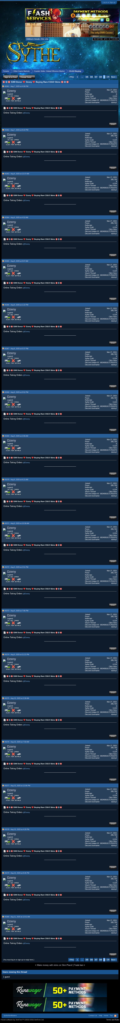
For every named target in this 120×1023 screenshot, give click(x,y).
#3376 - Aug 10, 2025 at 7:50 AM (17, 742)
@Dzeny (26, 113)
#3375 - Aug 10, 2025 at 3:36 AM (17, 698)
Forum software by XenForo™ (22, 1020)
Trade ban (78, 965)
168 (100, 77)
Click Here (113, 98)
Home (106, 1015)
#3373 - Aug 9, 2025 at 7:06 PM (16, 611)
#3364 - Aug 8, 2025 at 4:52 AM (16, 217)
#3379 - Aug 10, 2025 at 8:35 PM (17, 873)
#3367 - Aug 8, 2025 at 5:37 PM (16, 348)
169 (105, 77)
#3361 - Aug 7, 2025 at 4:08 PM (16, 86)
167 (96, 77)
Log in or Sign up (109, 2)
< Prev (71, 77)
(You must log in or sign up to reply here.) (18, 960)
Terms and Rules (112, 1020)
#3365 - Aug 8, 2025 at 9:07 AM (16, 261)
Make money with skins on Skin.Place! (54, 965)
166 (91, 77)
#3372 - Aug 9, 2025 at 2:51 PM (16, 567)
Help (100, 1015)
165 (86, 77)
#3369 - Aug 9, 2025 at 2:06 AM (16, 436)
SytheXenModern (10, 1015)
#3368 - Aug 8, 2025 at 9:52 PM (16, 392)
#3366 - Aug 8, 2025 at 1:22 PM (16, 305)
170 (108, 77)
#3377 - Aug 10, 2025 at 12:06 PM (17, 786)
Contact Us (93, 1015)
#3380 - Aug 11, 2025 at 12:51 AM (17, 917)
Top (111, 1015)
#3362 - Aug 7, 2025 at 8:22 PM (16, 130)
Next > (113, 77)
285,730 (114, 92)
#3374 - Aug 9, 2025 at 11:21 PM (17, 654)
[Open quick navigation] (117, 71)
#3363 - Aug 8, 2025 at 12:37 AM (17, 174)
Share (113, 124)
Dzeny (11, 91)
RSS (115, 1016)
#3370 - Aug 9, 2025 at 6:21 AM (16, 479)
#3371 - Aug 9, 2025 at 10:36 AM (17, 523)
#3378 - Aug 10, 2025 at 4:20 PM (17, 829)
